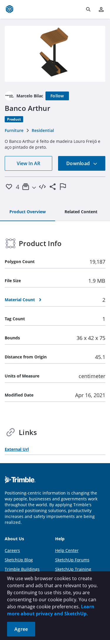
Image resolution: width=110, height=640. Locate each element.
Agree (21, 629)
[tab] (27, 212)
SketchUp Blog (19, 560)
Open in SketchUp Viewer (55, 53)
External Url (17, 449)
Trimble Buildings (22, 569)
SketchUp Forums (72, 560)
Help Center (67, 550)
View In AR (28, 163)
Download (78, 163)
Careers (12, 550)
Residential (43, 130)
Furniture (14, 130)
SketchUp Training (73, 569)
